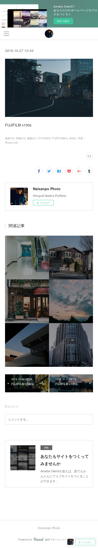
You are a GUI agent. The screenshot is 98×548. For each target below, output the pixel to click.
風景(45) (10, 138)
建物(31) (32, 138)
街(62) (72, 138)
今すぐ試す (63, 21)
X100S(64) (44, 138)
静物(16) (21, 138)
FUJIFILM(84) (60, 138)
